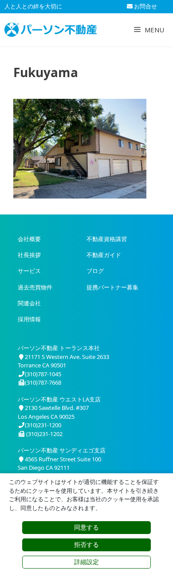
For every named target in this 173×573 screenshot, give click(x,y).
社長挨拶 (29, 255)
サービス (29, 271)
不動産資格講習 (106, 239)
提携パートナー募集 (112, 287)
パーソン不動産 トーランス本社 (59, 348)
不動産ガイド (103, 255)
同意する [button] (86, 527)
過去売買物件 (35, 287)
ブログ (95, 271)
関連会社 (29, 303)
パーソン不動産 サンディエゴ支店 (62, 450)
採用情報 (29, 319)
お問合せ (145, 6)
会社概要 (29, 239)
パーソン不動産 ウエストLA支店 (59, 399)
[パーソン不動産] (50, 29)
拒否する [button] (86, 544)
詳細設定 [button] (86, 561)
